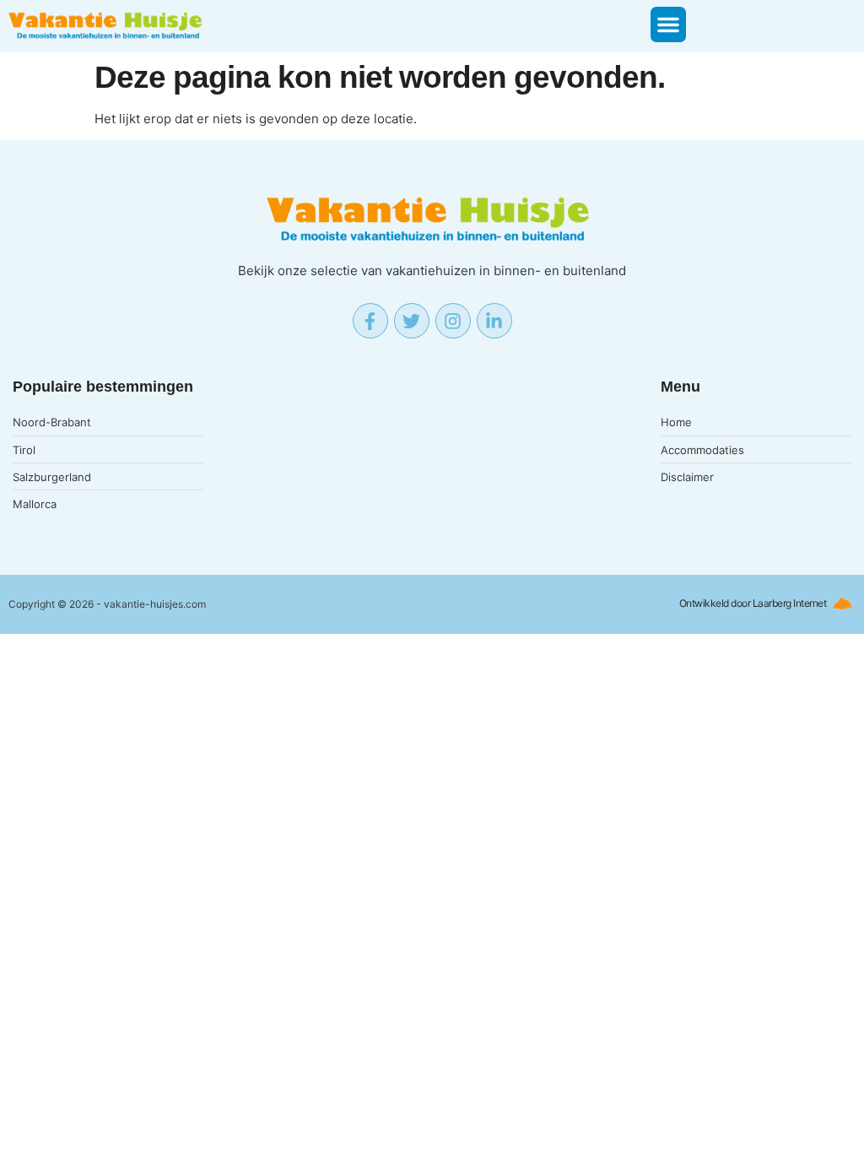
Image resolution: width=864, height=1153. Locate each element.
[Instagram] (453, 320)
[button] (668, 24)
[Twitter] (411, 320)
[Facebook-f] (370, 320)
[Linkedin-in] (494, 320)
